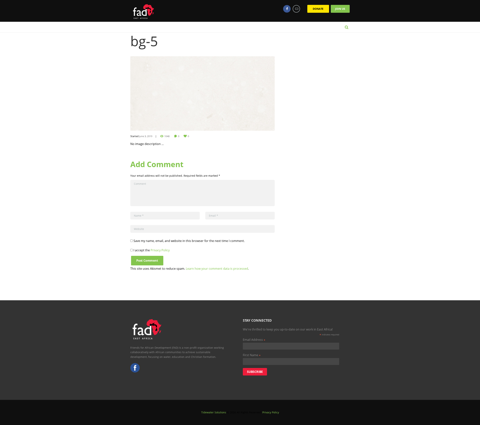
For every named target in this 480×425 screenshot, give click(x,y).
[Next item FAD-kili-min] (238, 94)
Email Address (254, 340)
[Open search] (346, 27)
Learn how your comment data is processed (217, 269)
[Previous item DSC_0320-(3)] (166, 94)
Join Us (340, 9)
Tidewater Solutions (213, 412)
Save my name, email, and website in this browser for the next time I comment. (189, 241)
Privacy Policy (160, 250)
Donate (318, 9)
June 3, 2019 (145, 136)
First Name (252, 355)
